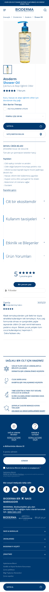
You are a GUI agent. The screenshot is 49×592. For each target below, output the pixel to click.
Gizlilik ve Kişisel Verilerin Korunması (17, 566)
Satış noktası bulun (15, 134)
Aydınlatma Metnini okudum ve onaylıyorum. (23, 468)
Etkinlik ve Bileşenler (22, 242)
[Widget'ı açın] (24, 587)
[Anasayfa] (24, 10)
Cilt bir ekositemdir (21, 201)
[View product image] (24, 42)
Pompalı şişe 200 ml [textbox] (14, 116)
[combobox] (24, 116)
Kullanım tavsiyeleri (21, 218)
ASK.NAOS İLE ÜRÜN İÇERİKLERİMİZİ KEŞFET (28, 411)
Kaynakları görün (9, 190)
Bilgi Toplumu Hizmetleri (12, 573)
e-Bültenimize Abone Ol (13, 446)
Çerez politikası (9, 570)
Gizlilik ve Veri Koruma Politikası (13, 474)
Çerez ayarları (8, 576)
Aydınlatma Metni (10, 563)
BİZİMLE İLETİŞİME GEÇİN (14, 438)
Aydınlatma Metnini (9, 472)
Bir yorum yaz (24, 284)
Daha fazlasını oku (12, 333)
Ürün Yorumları (18, 256)
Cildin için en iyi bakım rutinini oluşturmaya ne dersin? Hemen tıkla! (24, 3)
